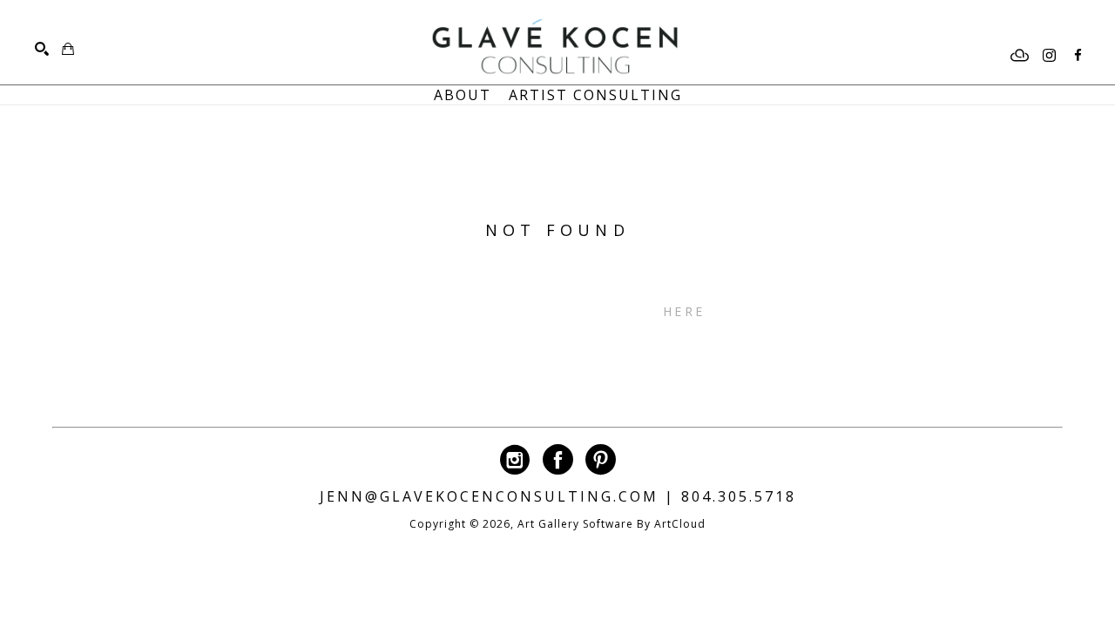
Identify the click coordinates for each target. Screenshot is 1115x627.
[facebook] (1077, 55)
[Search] (42, 49)
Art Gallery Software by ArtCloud (611, 523)
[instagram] (1048, 55)
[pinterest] (600, 459)
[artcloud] (1020, 55)
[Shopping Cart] (68, 49)
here (684, 311)
